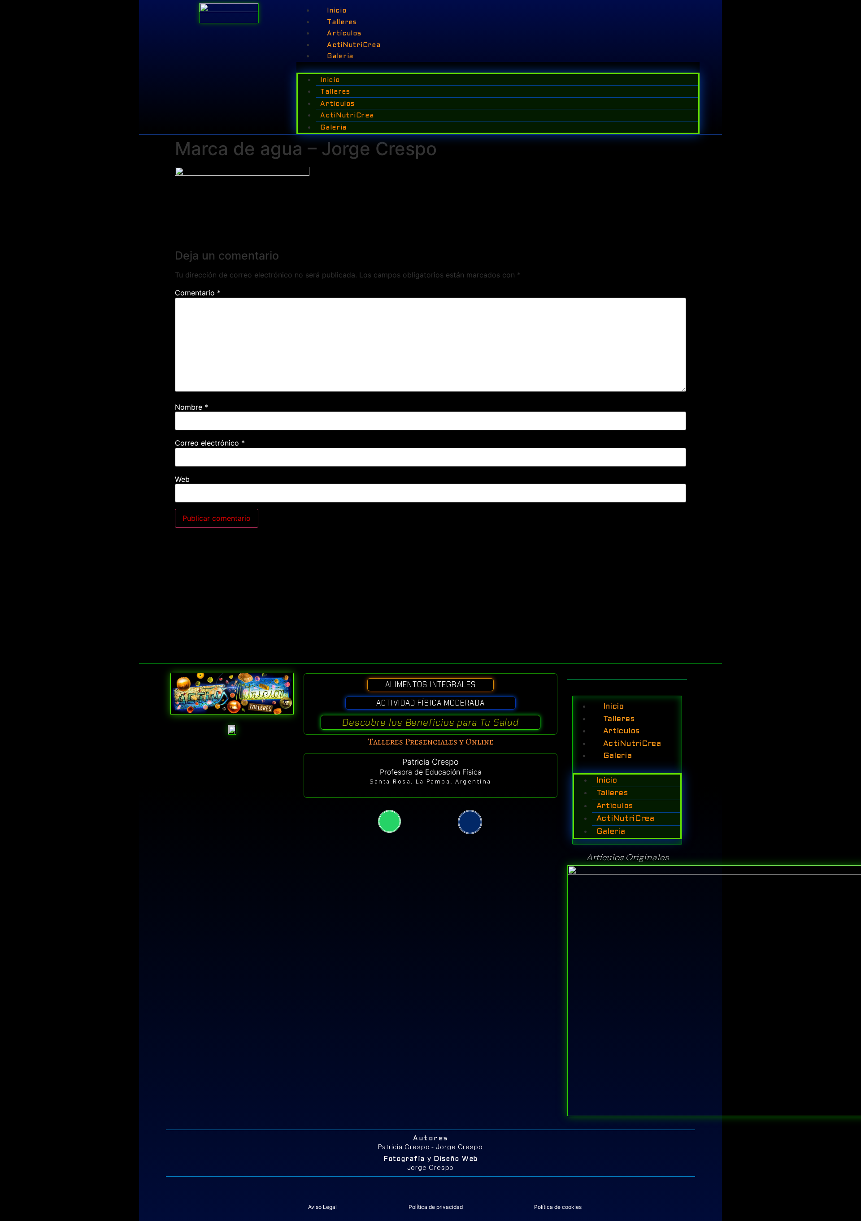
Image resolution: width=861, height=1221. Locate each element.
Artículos (344, 33)
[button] (498, 67)
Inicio (336, 11)
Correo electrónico (210, 442)
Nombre (191, 407)
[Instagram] (470, 822)
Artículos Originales (627, 857)
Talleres (342, 22)
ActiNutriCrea (353, 45)
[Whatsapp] (389, 821)
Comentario (198, 292)
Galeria (340, 56)
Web (182, 479)
